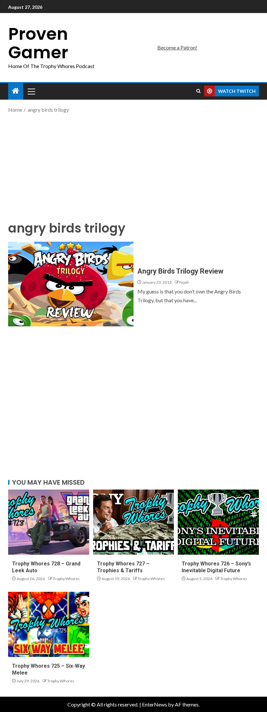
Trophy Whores (66, 578)
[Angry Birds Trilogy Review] (71, 284)
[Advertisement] (133, 166)
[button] (30, 91)
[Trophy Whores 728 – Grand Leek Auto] (48, 522)
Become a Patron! (177, 47)
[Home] (15, 91)
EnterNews (154, 704)
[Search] (198, 91)
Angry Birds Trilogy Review (180, 271)
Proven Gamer (38, 43)
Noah (184, 282)
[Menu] (30, 91)
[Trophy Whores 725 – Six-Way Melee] (48, 624)
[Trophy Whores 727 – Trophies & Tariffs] (133, 522)
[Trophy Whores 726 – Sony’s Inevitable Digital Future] (218, 522)
